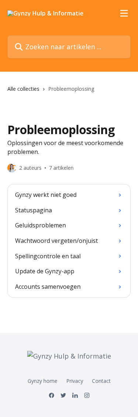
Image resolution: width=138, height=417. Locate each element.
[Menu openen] (124, 13)
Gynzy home (42, 380)
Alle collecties (23, 88)
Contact (101, 380)
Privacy (74, 380)
